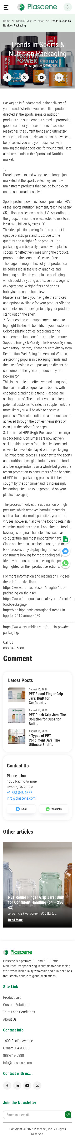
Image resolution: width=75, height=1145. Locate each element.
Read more (15, 920)
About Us (9, 1019)
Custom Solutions (16, 1004)
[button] (6, 7)
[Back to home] (38, 7)
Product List (12, 997)
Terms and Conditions (19, 1012)
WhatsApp (56, 809)
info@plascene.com (21, 798)
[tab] (33, 932)
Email (24, 809)
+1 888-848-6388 (19, 792)
